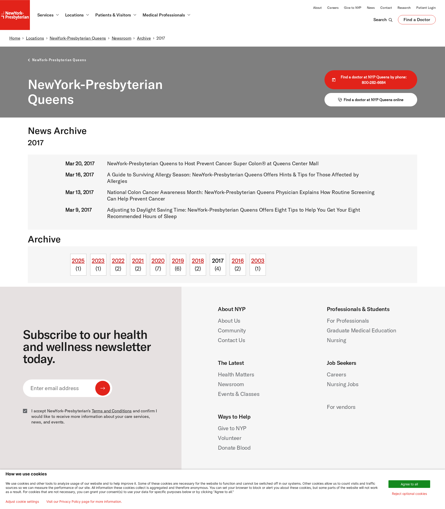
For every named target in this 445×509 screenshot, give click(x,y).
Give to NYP (352, 8)
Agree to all (409, 484)
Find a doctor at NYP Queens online (374, 99)
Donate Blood (234, 447)
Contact (386, 8)
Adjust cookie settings (22, 501)
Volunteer (230, 437)
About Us (229, 320)
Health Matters (236, 374)
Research (404, 8)
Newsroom (121, 38)
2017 (218, 260)
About (317, 8)
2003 (257, 260)
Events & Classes (238, 393)
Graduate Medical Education (361, 330)
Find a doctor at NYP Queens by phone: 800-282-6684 (374, 80)
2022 (118, 260)
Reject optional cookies (409, 494)
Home (14, 38)
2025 (78, 260)
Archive (144, 38)
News (371, 8)
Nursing (336, 340)
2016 (238, 260)
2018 (198, 260)
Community (232, 330)
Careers (332, 8)
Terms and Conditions (112, 411)
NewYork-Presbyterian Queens (78, 38)
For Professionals (348, 320)
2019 (178, 260)
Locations (35, 38)
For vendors (341, 406)
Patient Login (426, 8)
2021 (138, 260)
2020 (158, 260)
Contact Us (231, 340)
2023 (98, 260)
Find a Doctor (417, 20)
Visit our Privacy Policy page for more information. (84, 501)
